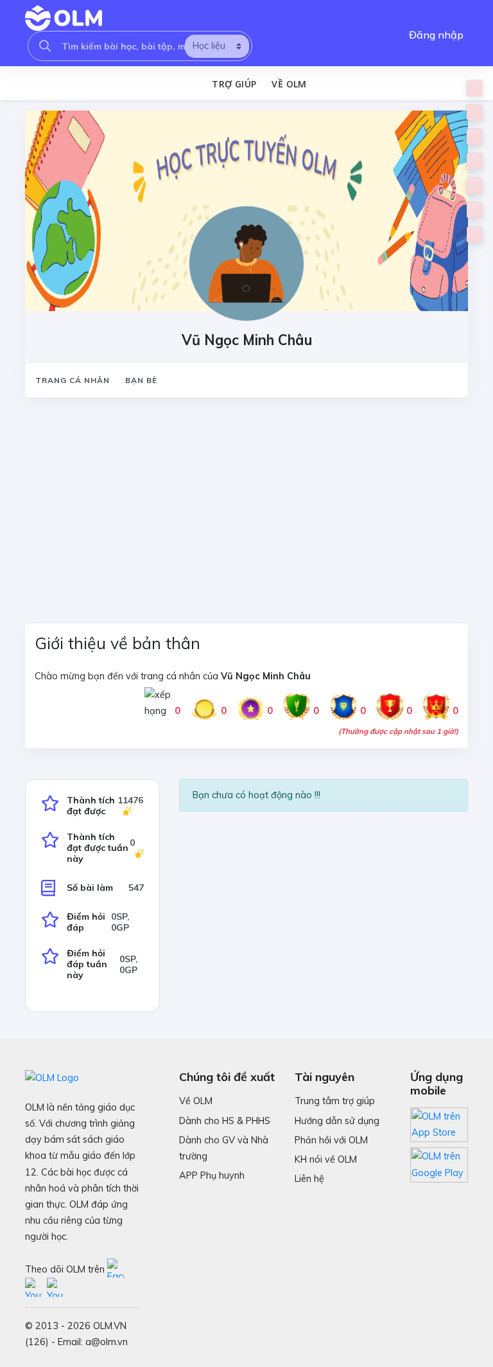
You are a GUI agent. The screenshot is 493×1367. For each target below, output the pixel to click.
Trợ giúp (234, 84)
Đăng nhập (436, 34)
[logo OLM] (63, 18)
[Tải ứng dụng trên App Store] (439, 1124)
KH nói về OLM (326, 1159)
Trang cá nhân (72, 380)
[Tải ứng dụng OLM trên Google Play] (439, 1161)
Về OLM (289, 84)
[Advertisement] (246, 503)
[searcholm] (45, 45)
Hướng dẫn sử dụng (337, 1121)
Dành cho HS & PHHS (224, 1121)
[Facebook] (116, 1268)
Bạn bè (141, 380)
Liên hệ (309, 1178)
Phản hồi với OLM (331, 1140)
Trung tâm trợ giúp (335, 1101)
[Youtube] (36, 1288)
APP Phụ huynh (212, 1175)
